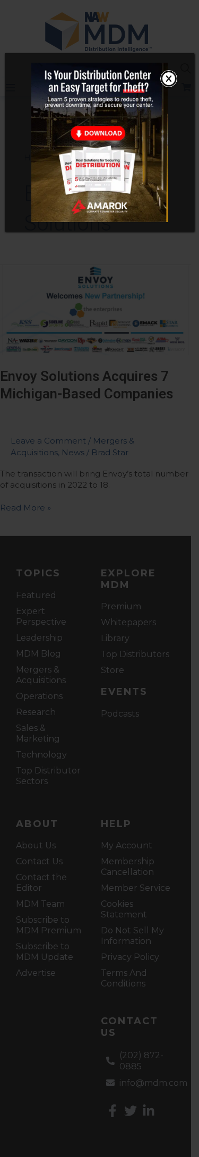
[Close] (168, 78)
